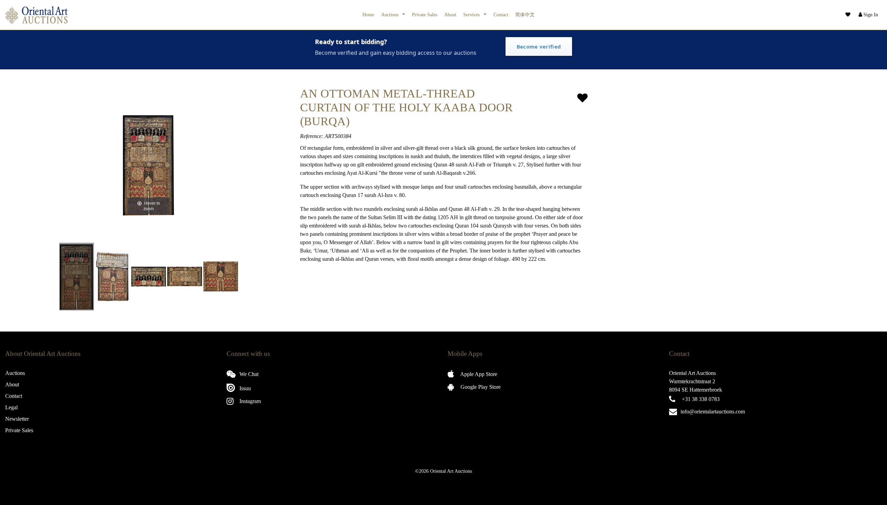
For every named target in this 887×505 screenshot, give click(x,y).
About (450, 14)
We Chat (248, 374)
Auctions (390, 14)
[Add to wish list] (582, 98)
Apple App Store (478, 374)
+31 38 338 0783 (701, 399)
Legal (11, 407)
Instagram (249, 401)
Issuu (244, 388)
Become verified (539, 46)
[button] (867, 15)
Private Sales (424, 14)
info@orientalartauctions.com (712, 411)
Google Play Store (480, 387)
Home (368, 14)
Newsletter (17, 419)
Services (472, 14)
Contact (500, 14)
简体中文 (525, 14)
